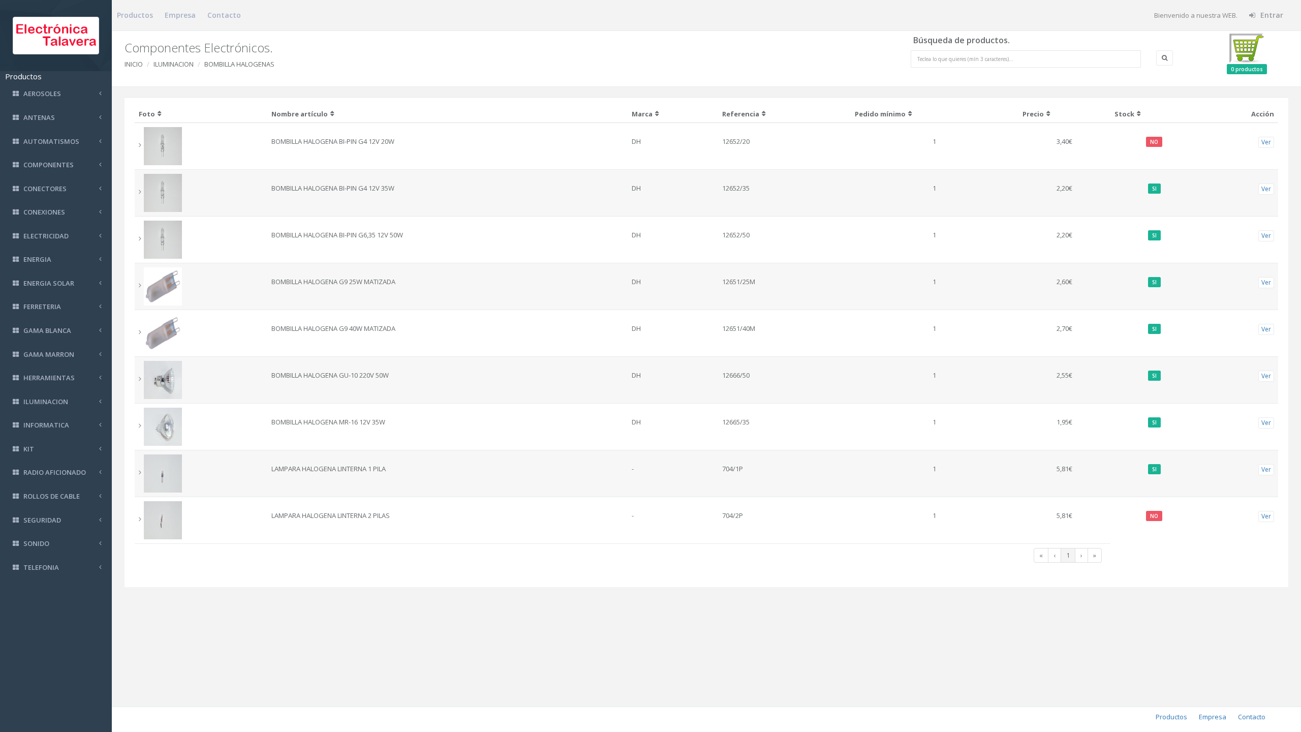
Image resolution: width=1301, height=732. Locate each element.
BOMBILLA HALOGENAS (239, 64)
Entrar (1270, 15)
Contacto (224, 15)
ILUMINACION (173, 64)
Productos (135, 15)
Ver (1266, 142)
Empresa (180, 15)
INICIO (134, 64)
